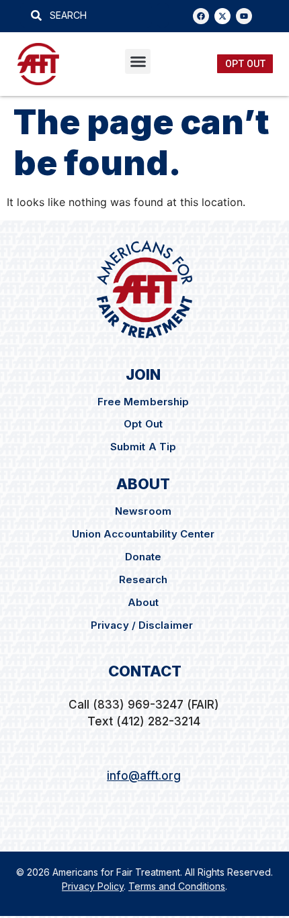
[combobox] (86, 15)
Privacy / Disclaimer (143, 625)
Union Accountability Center (143, 533)
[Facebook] (201, 16)
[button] (138, 61)
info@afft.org (144, 775)
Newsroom (143, 511)
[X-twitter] (222, 16)
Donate (143, 556)
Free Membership (143, 401)
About (143, 602)
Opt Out (143, 423)
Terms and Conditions (176, 886)
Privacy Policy (93, 886)
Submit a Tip (143, 446)
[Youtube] (244, 16)
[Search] (163, 15)
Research (143, 579)
